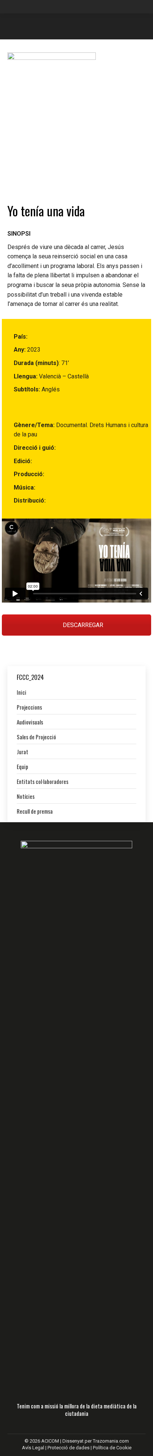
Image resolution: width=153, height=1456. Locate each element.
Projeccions (29, 707)
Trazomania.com (111, 1441)
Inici (21, 692)
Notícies (26, 796)
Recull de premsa (35, 811)
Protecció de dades (68, 1447)
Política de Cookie (112, 1447)
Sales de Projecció (36, 736)
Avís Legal (33, 1447)
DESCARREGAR (82, 625)
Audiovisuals (30, 722)
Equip (22, 766)
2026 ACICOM (44, 1441)
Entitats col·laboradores (42, 781)
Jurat (22, 751)
